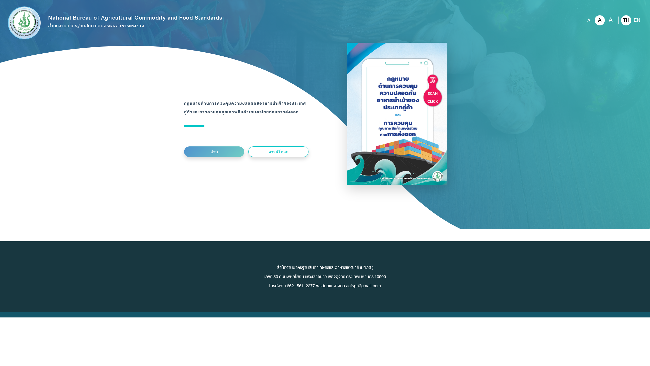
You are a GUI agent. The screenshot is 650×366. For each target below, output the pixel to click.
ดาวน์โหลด (278, 151)
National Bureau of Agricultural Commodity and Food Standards (135, 21)
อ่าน (214, 151)
